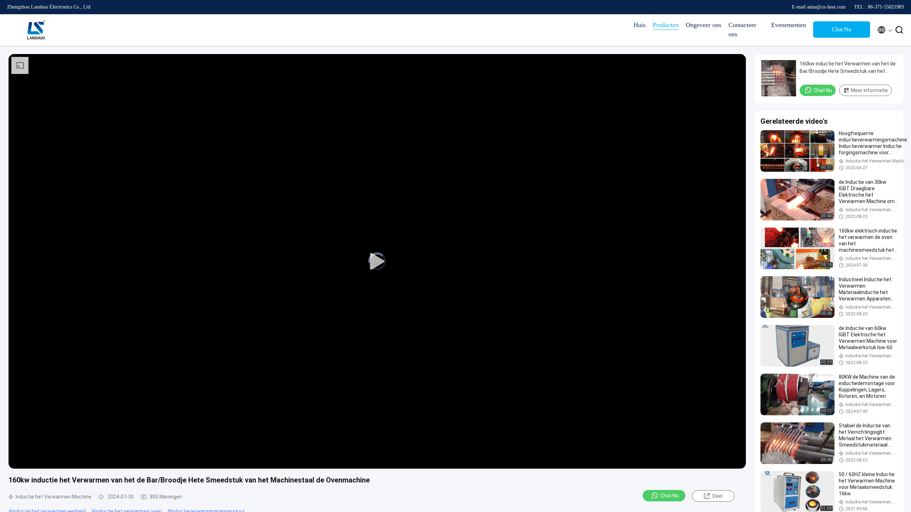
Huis (639, 24)
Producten (666, 24)
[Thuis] (35, 30)
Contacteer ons (742, 29)
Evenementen (788, 24)
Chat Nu (841, 29)
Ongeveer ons (703, 24)
